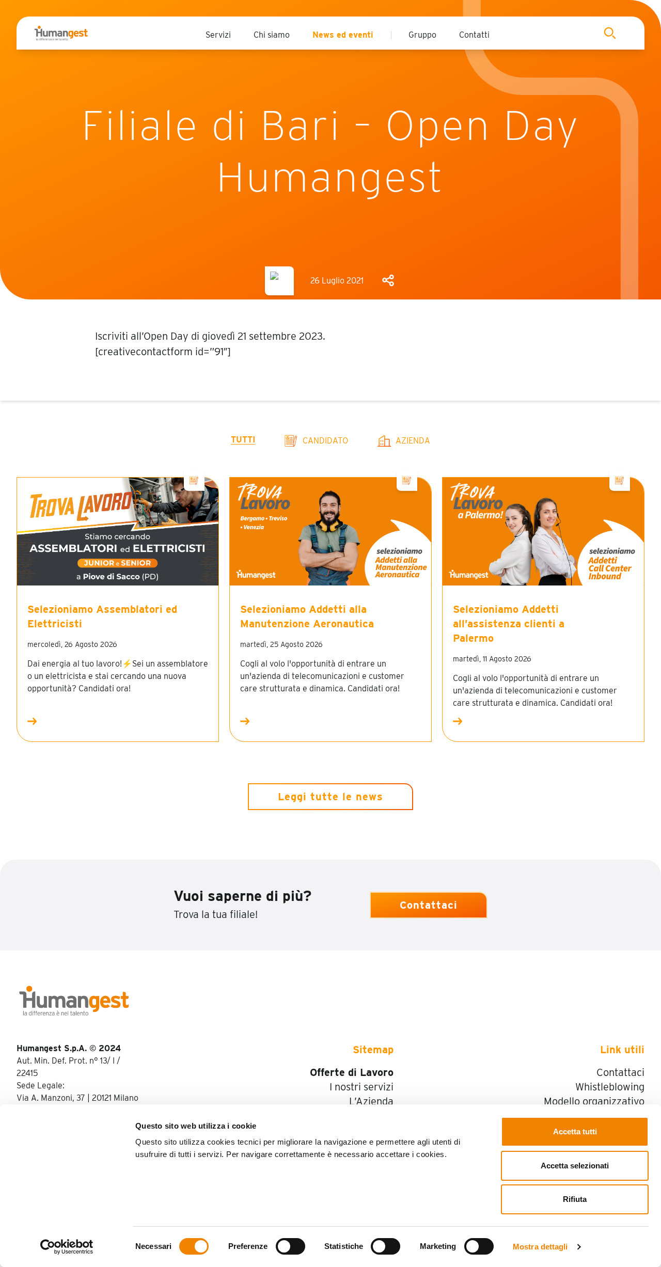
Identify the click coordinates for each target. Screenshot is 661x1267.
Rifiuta (575, 1199)
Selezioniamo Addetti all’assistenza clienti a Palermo (508, 623)
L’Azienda (371, 1101)
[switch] (290, 1246)
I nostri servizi (361, 1087)
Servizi (218, 35)
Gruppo (422, 35)
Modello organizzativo (594, 1101)
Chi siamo (272, 35)
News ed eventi (342, 35)
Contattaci (429, 905)
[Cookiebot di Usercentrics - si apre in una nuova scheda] (67, 1247)
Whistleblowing (609, 1087)
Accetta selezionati (575, 1165)
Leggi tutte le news (330, 796)
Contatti (474, 35)
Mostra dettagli (540, 1246)
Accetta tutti (575, 1131)
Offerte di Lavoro (352, 1072)
